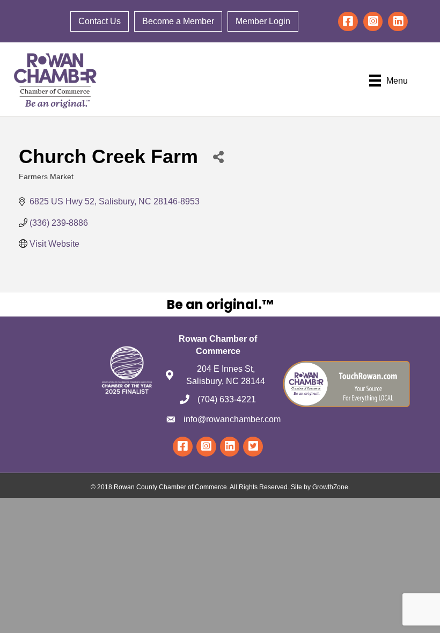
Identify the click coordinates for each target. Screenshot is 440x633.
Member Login (263, 21)
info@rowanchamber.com (232, 419)
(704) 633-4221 (226, 399)
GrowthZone (330, 487)
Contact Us (99, 21)
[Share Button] (218, 156)
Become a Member (178, 21)
